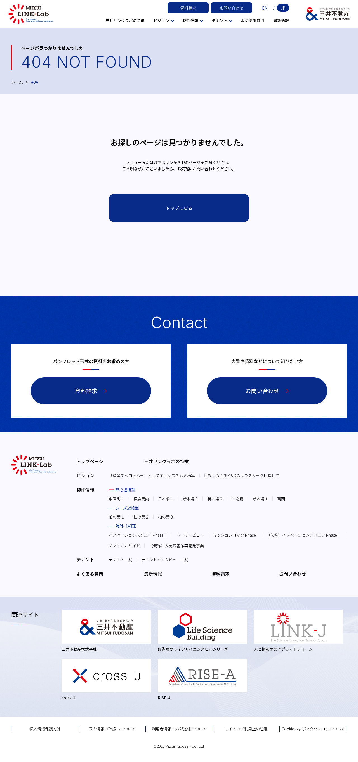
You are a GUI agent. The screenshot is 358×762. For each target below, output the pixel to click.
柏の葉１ (116, 517)
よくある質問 (252, 20)
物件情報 (85, 489)
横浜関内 (141, 498)
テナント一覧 (120, 559)
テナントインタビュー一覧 (164, 559)
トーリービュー (190, 535)
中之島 (238, 498)
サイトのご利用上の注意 (246, 729)
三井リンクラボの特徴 (125, 20)
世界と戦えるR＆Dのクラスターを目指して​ (241, 475)
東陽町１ (116, 498)
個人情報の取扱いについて (112, 729)
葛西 (281, 498)
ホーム (17, 82)
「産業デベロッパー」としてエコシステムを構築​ (152, 475)
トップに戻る (179, 208)
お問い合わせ (231, 8)
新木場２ (215, 498)
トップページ (89, 461)
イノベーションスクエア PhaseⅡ (138, 535)
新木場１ (260, 498)
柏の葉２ (141, 517)
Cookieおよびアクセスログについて (313, 729)
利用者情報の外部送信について (179, 729)
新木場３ (190, 498)
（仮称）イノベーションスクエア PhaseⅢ (304, 535)
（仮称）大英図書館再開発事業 (176, 545)
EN (264, 8)
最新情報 (281, 20)
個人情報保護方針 (45, 729)
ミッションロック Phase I (235, 535)
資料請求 (188, 8)
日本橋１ (166, 498)
